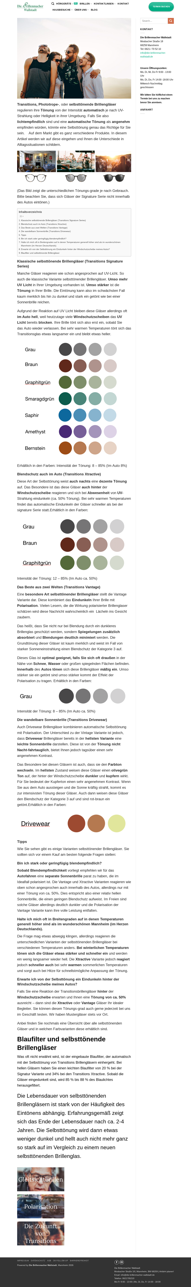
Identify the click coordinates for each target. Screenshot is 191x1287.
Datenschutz (38, 1261)
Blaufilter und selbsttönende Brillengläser (40, 253)
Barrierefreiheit (79, 1261)
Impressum (23, 1261)
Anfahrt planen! (166, 1271)
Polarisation (27, 606)
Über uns (81, 10)
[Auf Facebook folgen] (116, 1262)
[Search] (52, 4)
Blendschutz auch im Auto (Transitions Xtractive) (44, 224)
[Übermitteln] (171, 21)
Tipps (23, 235)
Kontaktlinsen (104, 3)
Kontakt (123, 3)
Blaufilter (87, 1068)
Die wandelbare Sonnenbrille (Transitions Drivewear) (46, 231)
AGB (49, 1261)
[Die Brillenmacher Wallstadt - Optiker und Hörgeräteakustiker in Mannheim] (32, 6)
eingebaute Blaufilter (88, 1057)
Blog (94, 10)
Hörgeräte (63, 3)
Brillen (85, 3)
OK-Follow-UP (60, 1261)
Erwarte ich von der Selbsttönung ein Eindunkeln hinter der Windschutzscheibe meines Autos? (65, 249)
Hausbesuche (61, 10)
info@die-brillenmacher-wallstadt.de (138, 1275)
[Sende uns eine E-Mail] (121, 1262)
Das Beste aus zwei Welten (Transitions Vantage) (44, 227)
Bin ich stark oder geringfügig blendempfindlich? (43, 238)
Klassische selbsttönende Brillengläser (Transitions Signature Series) (53, 220)
